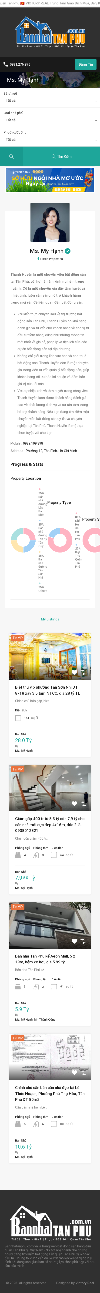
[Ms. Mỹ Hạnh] (50, 240)
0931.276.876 (20, 64)
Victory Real (85, 1283)
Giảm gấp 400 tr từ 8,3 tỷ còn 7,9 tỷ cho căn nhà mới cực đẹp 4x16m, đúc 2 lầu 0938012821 (50, 824)
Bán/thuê (10, 93)
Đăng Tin (86, 64)
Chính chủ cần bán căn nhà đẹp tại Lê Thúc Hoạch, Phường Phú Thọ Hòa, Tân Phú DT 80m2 (50, 1093)
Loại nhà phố (13, 113)
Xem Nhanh (50, 670)
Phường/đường (15, 132)
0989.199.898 (33, 443)
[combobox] (50, 101)
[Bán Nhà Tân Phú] (50, 51)
